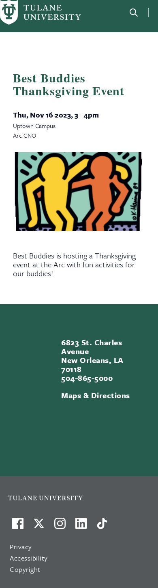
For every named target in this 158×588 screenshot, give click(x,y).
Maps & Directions (95, 395)
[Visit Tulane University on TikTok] (102, 527)
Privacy (21, 547)
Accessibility (29, 558)
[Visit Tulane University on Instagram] (60, 527)
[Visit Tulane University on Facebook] (18, 527)
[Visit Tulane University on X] (39, 527)
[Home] (40, 12)
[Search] (134, 12)
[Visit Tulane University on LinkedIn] (81, 527)
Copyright (25, 569)
